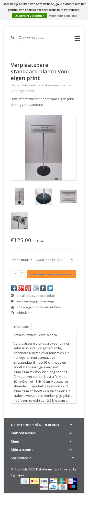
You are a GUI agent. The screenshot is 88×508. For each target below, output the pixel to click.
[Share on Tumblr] (43, 288)
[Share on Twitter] (50, 288)
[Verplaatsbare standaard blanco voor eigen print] (44, 147)
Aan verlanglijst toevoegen (36, 301)
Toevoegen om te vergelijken (38, 307)
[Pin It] (28, 288)
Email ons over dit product (35, 295)
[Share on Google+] (21, 288)
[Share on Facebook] (14, 288)
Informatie (21, 326)
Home (15, 85)
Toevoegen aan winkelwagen (51, 274)
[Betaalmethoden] (25, 480)
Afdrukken (24, 312)
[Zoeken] (12, 37)
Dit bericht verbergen (29, 16)
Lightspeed (18, 475)
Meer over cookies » (63, 16)
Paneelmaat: (21, 260)
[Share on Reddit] (36, 288)
